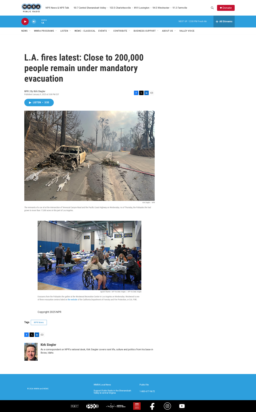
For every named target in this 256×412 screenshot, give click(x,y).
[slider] (38, 21)
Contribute (120, 31)
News (24, 31)
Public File (144, 385)
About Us (167, 31)
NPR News (39, 322)
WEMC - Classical (85, 31)
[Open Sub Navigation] (30, 31)
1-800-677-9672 (147, 391)
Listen (64, 31)
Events (102, 31)
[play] (25, 21)
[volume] (33, 21)
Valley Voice (187, 31)
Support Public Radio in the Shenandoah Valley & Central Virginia (112, 392)
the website (72, 299)
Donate (227, 7)
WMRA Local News (102, 385)
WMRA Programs (44, 31)
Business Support (145, 31)
